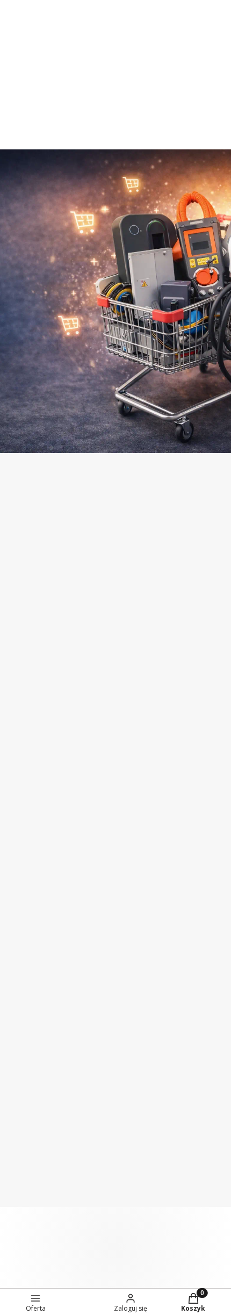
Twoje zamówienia (46, 1038)
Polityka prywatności (50, 1199)
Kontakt (25, 782)
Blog (18, 826)
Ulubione (27, 1082)
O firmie (24, 738)
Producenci (31, 848)
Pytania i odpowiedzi (50, 1155)
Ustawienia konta (44, 1060)
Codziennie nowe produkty (87, 70)
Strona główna (38, 760)
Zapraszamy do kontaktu (87, 49)
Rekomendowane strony (58, 870)
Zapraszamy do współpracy (87, 27)
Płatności (27, 921)
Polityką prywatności (80, 676)
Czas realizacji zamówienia (61, 965)
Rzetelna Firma (39, 804)
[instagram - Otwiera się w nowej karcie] (163, 524)
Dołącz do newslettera (74, 630)
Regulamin (138, 658)
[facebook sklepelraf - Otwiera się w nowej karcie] (184, 524)
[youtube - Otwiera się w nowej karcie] (206, 524)
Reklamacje (31, 987)
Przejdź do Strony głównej (115, 430)
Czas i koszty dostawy (52, 943)
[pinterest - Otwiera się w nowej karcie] (141, 524)
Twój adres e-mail (40, 602)
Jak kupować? (36, 1133)
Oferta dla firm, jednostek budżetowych (87, 6)
